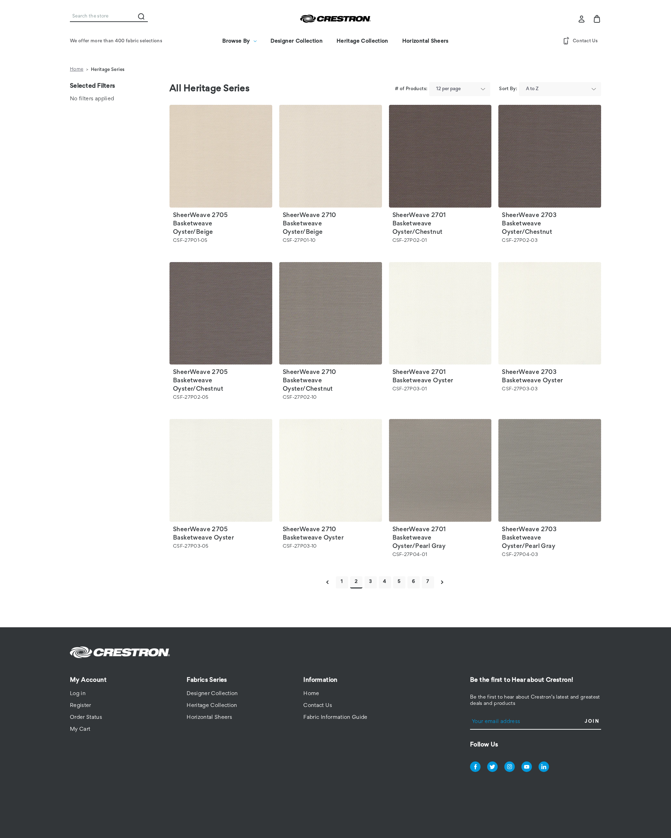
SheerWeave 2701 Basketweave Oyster (422, 377)
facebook (475, 766)
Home (311, 693)
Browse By (236, 41)
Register (80, 705)
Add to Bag (220, 168)
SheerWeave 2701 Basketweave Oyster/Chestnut (419, 224)
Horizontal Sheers (425, 41)
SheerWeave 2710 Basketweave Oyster (313, 534)
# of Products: (411, 89)
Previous (328, 582)
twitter (492, 766)
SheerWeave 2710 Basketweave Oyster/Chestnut (309, 381)
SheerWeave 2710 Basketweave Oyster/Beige (309, 224)
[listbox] (459, 89)
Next (442, 582)
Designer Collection (296, 41)
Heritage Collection (362, 41)
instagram (509, 766)
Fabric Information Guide (335, 717)
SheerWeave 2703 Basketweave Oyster (532, 377)
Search (141, 16)
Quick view (220, 145)
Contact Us (585, 41)
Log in (78, 693)
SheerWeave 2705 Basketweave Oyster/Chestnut (200, 381)
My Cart (80, 729)
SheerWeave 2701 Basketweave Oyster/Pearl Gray (419, 538)
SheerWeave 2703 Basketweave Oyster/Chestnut (529, 224)
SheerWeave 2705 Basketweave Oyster (203, 534)
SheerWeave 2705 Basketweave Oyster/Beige (200, 224)
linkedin (544, 766)
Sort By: (508, 89)
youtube (526, 766)
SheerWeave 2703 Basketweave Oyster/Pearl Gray (529, 538)
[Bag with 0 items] (597, 19)
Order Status (86, 717)
